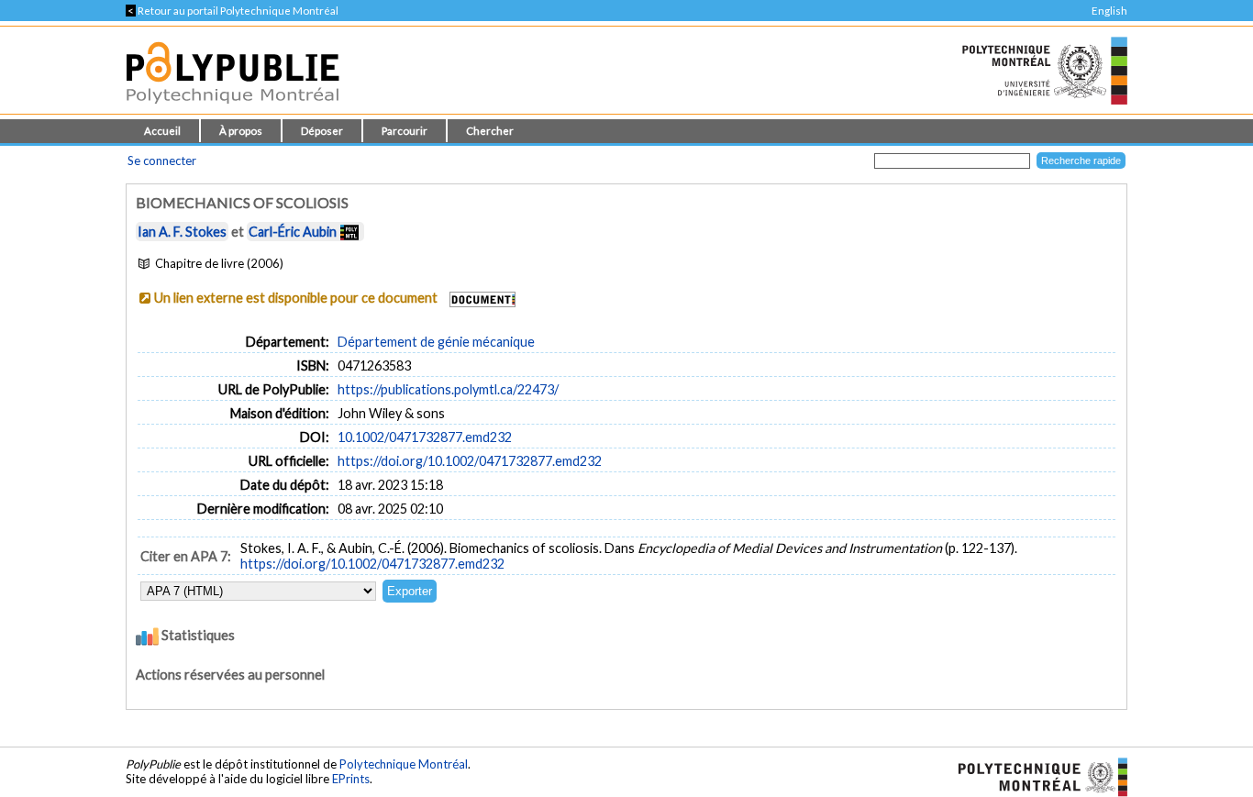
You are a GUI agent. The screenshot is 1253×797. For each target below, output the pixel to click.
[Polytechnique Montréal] (1035, 776)
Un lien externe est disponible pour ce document (296, 297)
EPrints (351, 778)
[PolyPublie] (232, 108)
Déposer (322, 131)
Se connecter (162, 160)
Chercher (490, 131)
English (1109, 11)
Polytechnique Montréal (403, 764)
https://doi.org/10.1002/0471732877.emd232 (470, 461)
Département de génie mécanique (436, 341)
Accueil (162, 131)
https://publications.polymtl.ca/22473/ (448, 389)
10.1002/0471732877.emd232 (425, 437)
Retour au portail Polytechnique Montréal (232, 11)
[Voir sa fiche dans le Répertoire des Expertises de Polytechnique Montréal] (349, 231)
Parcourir (404, 131)
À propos (240, 131)
